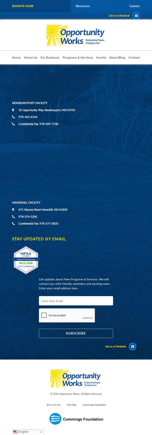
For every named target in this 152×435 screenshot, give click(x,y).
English (23, 431)
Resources (83, 6)
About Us (30, 57)
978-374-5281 (28, 216)
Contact (134, 57)
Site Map (71, 404)
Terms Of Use (53, 404)
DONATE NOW (23, 6)
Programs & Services (78, 57)
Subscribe (76, 333)
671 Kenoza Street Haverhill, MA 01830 (43, 209)
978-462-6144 (28, 116)
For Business (50, 57)
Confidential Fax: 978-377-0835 (38, 223)
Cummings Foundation (94, 404)
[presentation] (67, 340)
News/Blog (117, 57)
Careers (134, 6)
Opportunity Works (69, 393)
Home (16, 57)
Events (101, 57)
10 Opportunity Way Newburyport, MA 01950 (47, 110)
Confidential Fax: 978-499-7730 (38, 124)
